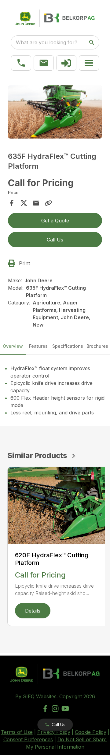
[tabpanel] (55, 112)
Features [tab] (38, 346)
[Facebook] (45, 708)
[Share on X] (24, 203)
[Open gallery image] (55, 112)
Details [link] (32, 611)
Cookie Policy (90, 732)
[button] (21, 63)
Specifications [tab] (67, 346)
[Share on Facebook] (11, 203)
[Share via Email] (36, 203)
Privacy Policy (53, 732)
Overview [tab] (13, 346)
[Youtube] (65, 708)
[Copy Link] (48, 203)
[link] (66, 63)
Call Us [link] (55, 240)
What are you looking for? (46, 42)
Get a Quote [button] (55, 220)
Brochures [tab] (97, 346)
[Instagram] (55, 708)
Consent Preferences (28, 739)
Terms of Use (17, 732)
